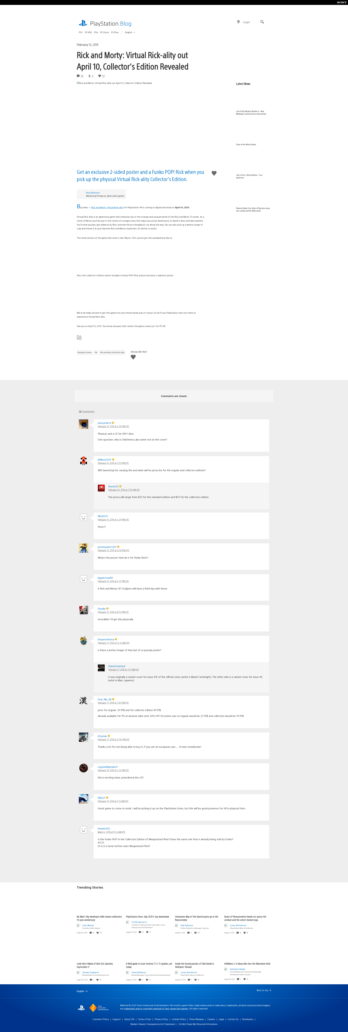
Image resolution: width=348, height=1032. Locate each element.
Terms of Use (144, 1019)
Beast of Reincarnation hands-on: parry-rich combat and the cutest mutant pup (245, 918)
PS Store (104, 32)
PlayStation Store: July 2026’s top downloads (147, 916)
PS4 (96, 32)
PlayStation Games (84, 352)
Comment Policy (101, 1019)
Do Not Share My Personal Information (198, 1024)
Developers (247, 1019)
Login (246, 22)
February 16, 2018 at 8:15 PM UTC (113, 612)
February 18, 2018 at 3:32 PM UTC (113, 770)
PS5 (81, 32)
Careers (211, 1019)
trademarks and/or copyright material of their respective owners (156, 1008)
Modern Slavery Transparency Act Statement (152, 1024)
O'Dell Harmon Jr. (139, 922)
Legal (221, 1019)
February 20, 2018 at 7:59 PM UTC (124, 489)
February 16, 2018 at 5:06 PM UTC (113, 426)
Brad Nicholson (93, 192)
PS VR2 (88, 32)
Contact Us (233, 1019)
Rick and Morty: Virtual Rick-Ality (112, 352)
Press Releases (196, 1019)
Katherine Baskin (237, 969)
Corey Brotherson (238, 925)
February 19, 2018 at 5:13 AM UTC (113, 801)
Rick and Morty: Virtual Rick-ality (107, 207)
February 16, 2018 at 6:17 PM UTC (113, 581)
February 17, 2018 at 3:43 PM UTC (113, 702)
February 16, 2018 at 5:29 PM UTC (113, 519)
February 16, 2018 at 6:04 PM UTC (113, 550)
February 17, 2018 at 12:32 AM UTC (114, 642)
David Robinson (139, 972)
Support (117, 1019)
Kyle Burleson (187, 925)
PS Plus (115, 32)
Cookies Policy (179, 1019)
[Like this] (98, 932)
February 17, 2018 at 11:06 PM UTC (114, 739)
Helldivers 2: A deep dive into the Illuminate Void (247, 963)
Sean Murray (88, 925)
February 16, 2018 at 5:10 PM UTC (113, 463)
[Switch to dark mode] (238, 22)
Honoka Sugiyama (90, 972)
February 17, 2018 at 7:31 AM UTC (123, 669)
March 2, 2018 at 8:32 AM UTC (111, 832)
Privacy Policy (161, 1019)
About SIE (129, 1019)
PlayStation (111, 23)
